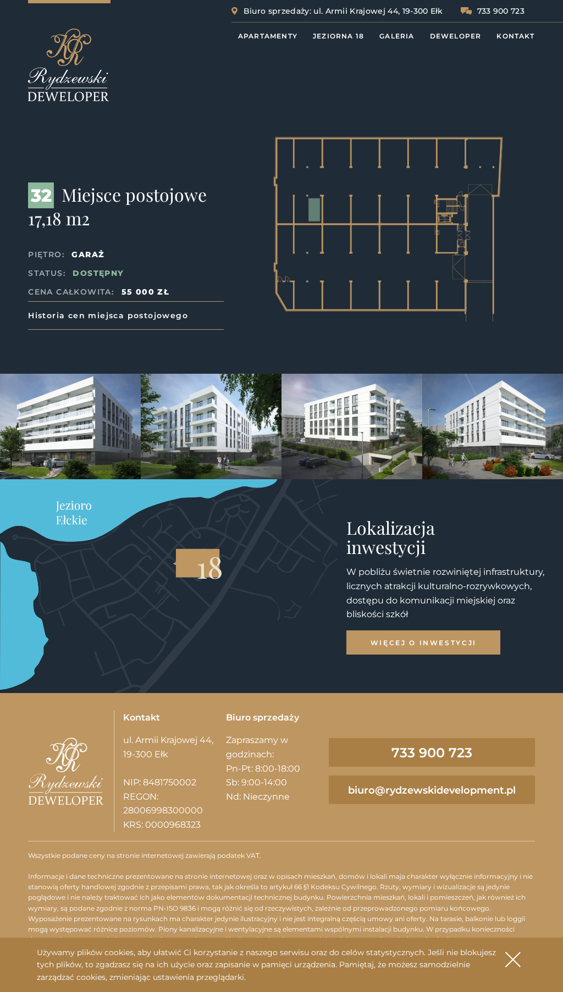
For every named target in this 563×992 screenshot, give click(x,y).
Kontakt (515, 36)
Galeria (396, 36)
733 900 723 (501, 11)
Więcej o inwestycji (424, 643)
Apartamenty (267, 36)
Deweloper (456, 36)
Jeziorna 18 (338, 36)
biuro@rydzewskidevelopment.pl (432, 790)
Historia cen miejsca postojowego (108, 315)
